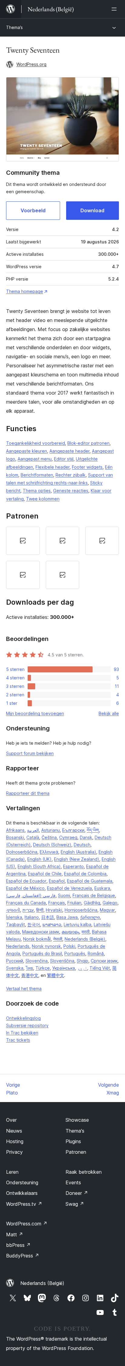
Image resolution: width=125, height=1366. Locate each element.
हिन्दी (39, 909)
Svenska (14, 968)
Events (73, 1182)
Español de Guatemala (89, 880)
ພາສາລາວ (51, 924)
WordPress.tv (24, 1204)
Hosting (14, 1141)
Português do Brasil (42, 953)
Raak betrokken (84, 1172)
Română (96, 953)
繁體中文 (55, 975)
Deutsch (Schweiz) (52, 844)
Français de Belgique (94, 895)
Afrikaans (15, 830)
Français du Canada (26, 902)
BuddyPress (22, 1256)
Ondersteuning (22, 1182)
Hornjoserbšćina (81, 909)
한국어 (33, 924)
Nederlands (17, 946)
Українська (63, 968)
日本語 (47, 917)
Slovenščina (62, 960)
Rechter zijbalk (71, 474)
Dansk (86, 837)
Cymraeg (68, 837)
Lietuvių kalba (77, 924)
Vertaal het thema (24, 988)
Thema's (75, 1131)
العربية (33, 830)
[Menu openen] (115, 9)
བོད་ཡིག (93, 830)
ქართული (90, 917)
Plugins (73, 1141)
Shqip (82, 960)
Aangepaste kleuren (26, 451)
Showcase (77, 1120)
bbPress (18, 1245)
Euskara (102, 888)
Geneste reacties (70, 490)
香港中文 (29, 975)
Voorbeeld (33, 210)
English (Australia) (78, 851)
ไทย (29, 968)
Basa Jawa (67, 917)
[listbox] (62, 558)
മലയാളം (70, 931)
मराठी (86, 931)
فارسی (14, 895)
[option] (23, 541)
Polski (69, 946)
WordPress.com (26, 1224)
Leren (12, 1172)
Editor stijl (63, 458)
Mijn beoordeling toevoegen (35, 713)
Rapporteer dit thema (27, 793)
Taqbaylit (15, 924)
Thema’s (14, 27)
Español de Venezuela (69, 888)
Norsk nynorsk (46, 946)
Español (57, 880)
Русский (14, 960)
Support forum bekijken (30, 753)
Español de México (25, 888)
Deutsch (82, 844)
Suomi (64, 895)
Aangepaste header (69, 451)
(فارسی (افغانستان (31, 895)
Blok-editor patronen (88, 443)
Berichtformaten (37, 474)
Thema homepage (24, 291)
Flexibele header (52, 467)
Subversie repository (27, 1025)
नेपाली (57, 939)
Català (32, 837)
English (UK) (39, 859)
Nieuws (14, 1131)
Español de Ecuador (26, 880)
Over (11, 1120)
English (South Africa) (39, 866)
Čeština (49, 837)
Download (92, 210)
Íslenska (14, 917)
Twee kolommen (42, 498)
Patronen (76, 1152)
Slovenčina (36, 960)
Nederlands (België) (85, 939)
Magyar (107, 909)
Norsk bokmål (37, 939)
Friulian (74, 902)
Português (74, 953)
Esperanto (73, 866)
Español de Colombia (85, 873)
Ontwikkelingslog (23, 1018)
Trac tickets (18, 1039)
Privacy (14, 1152)
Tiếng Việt (100, 968)
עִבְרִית (28, 909)
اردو (82, 968)
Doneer (77, 1193)
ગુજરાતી (13, 909)
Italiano (32, 917)
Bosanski (15, 837)
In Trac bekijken (22, 1032)
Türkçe (42, 968)
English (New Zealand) (76, 859)
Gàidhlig (92, 902)
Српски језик (104, 960)
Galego (110, 902)
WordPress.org (31, 64)
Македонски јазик (40, 931)
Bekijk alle (109, 713)
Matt (14, 1234)
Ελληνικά (49, 851)
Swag (75, 1204)
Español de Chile (45, 873)
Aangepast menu (35, 458)
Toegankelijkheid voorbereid (35, 443)
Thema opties (37, 490)
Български (73, 830)
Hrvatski (54, 909)
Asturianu (50, 830)
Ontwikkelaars (22, 1193)
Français (56, 902)
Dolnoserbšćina (21, 851)
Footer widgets (87, 467)
